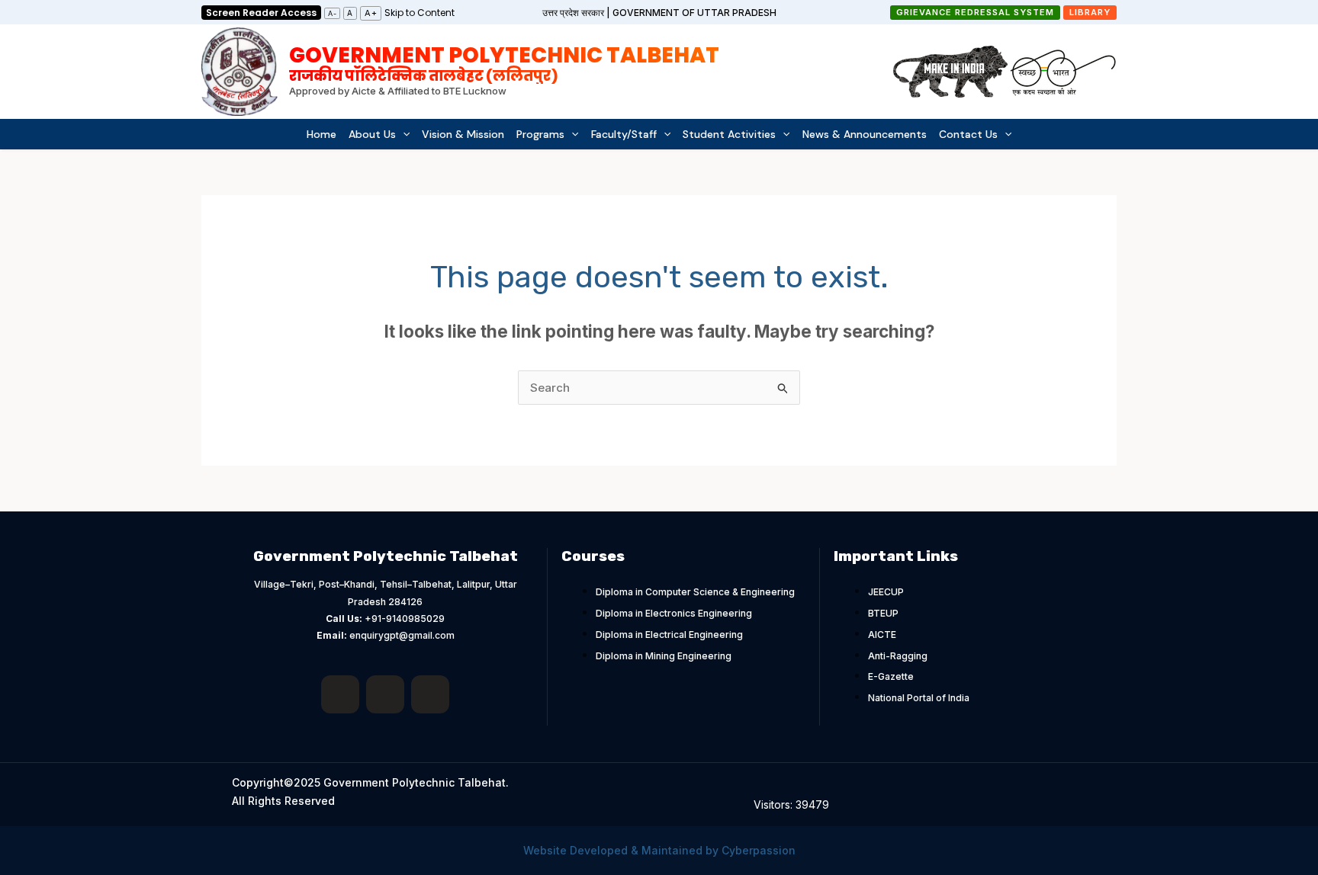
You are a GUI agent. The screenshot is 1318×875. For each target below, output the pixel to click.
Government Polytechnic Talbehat (504, 62)
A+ (371, 13)
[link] (419, 12)
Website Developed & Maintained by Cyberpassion (659, 850)
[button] (975, 12)
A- (332, 13)
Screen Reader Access (261, 12)
